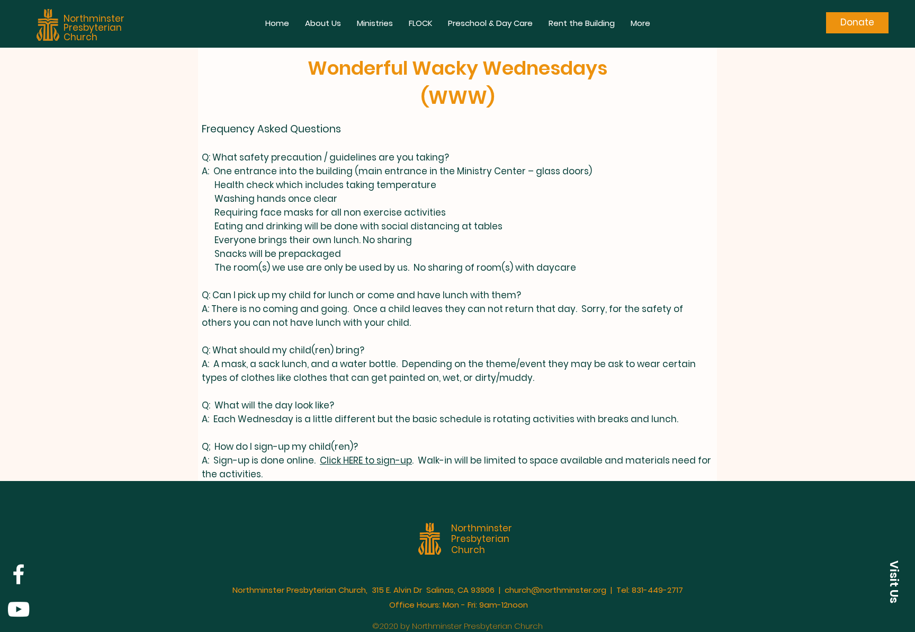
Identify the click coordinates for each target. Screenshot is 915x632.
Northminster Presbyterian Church (94, 27)
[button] (323, 23)
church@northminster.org (555, 589)
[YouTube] (18, 609)
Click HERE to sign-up (366, 460)
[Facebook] (18, 574)
